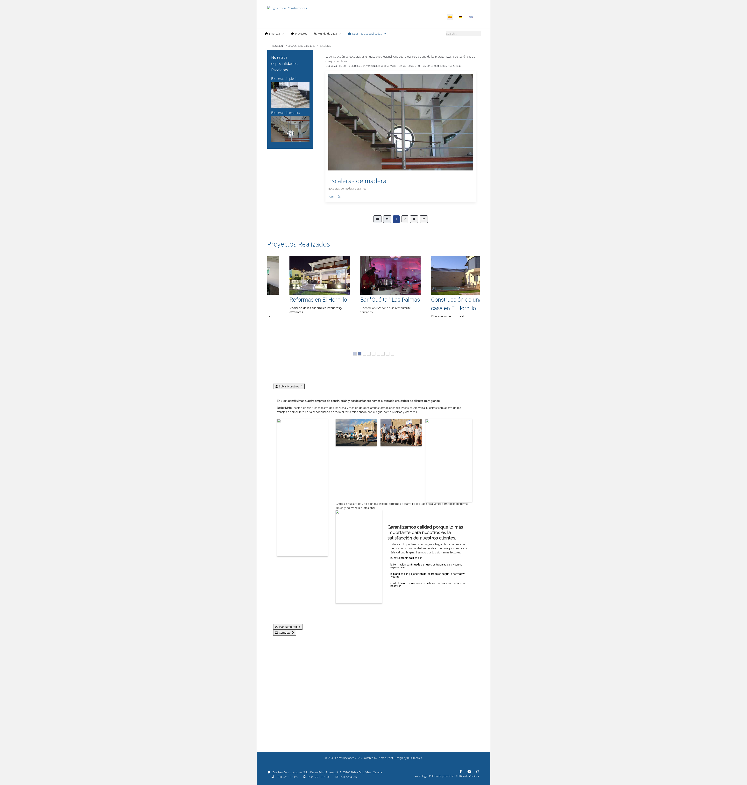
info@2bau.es (348, 777)
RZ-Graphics (414, 758)
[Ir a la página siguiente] (414, 219)
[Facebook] (461, 771)
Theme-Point (385, 758)
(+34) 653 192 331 (319, 777)
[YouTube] (469, 771)
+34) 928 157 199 (287, 777)
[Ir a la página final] (424, 219)
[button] (303, 301)
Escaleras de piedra (284, 78)
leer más (334, 196)
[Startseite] (328, 13)
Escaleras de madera (285, 113)
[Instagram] (478, 771)
